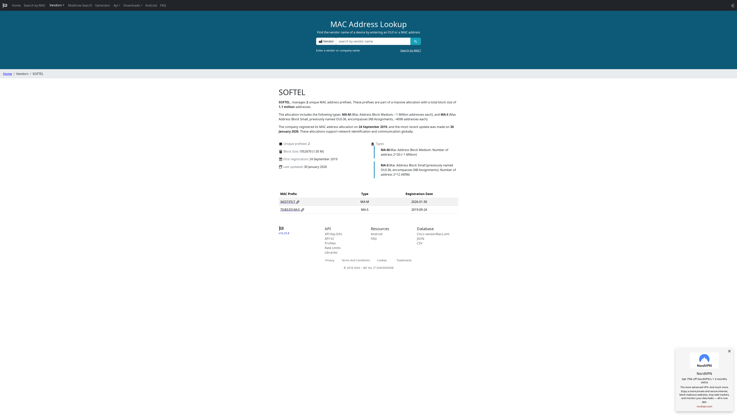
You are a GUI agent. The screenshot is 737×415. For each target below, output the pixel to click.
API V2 (329, 239)
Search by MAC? (410, 50)
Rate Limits (333, 248)
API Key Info (333, 234)
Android (151, 5)
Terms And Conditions (356, 260)
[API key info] (732, 5)
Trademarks (404, 260)
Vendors (56, 5)
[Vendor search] (415, 41)
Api (115, 5)
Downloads (131, 5)
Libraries (331, 252)
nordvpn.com (704, 406)
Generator (102, 5)
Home (16, 5)
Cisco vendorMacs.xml (433, 234)
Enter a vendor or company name (368, 50)
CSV (419, 243)
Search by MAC (34, 5)
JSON (420, 239)
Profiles (330, 243)
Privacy (329, 260)
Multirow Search (80, 5)
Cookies (382, 260)
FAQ (163, 5)
